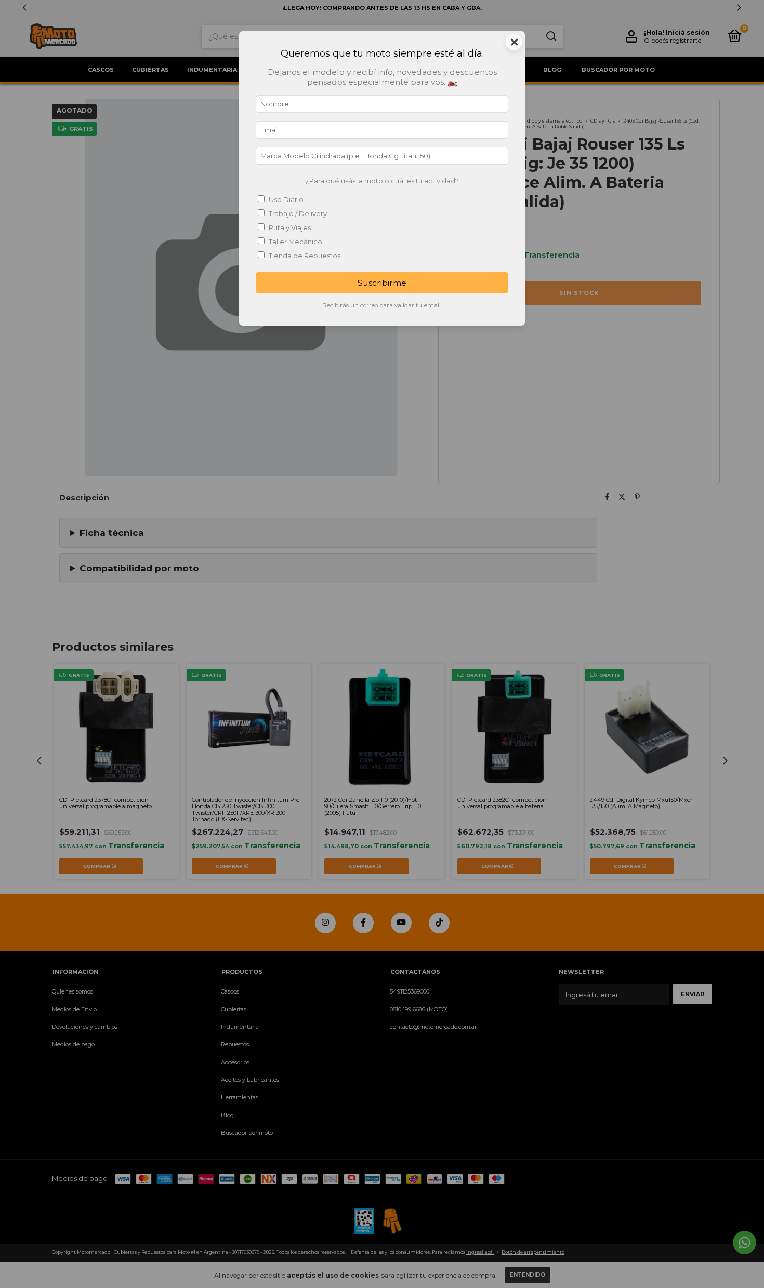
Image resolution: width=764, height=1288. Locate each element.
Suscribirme (382, 283)
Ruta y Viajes (290, 227)
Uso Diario (286, 199)
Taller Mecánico (295, 241)
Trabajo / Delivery (298, 213)
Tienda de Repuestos (304, 255)
